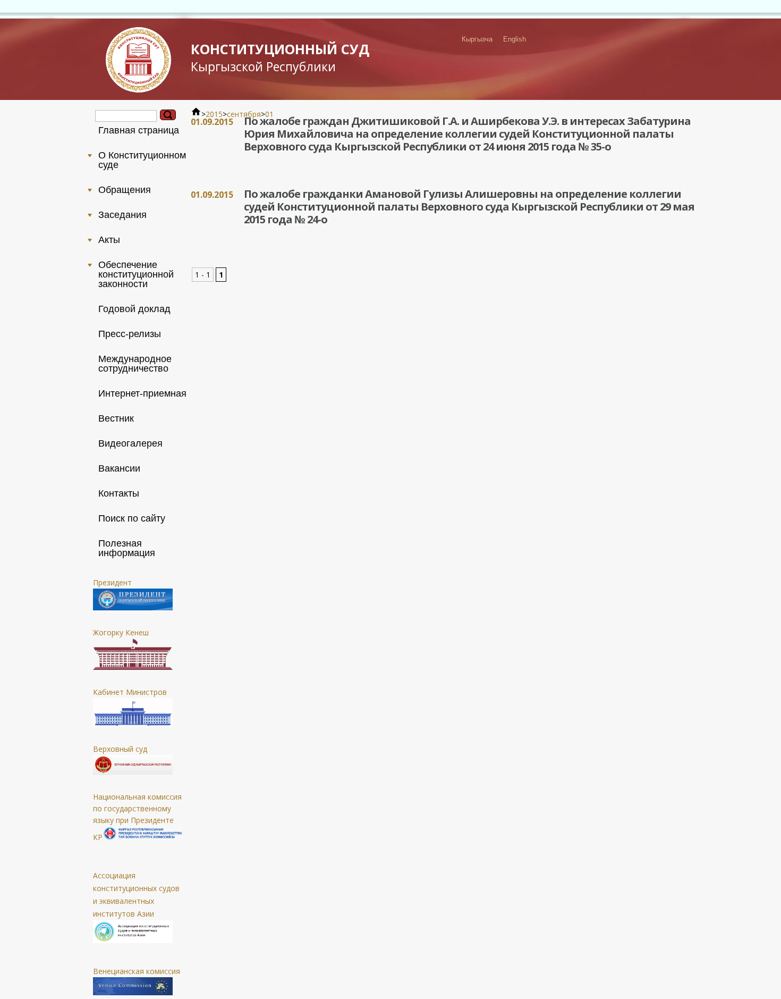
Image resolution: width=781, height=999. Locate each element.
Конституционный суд (280, 57)
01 (269, 114)
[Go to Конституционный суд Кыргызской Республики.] (196, 114)
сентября (244, 114)
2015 (214, 114)
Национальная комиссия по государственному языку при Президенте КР (137, 817)
